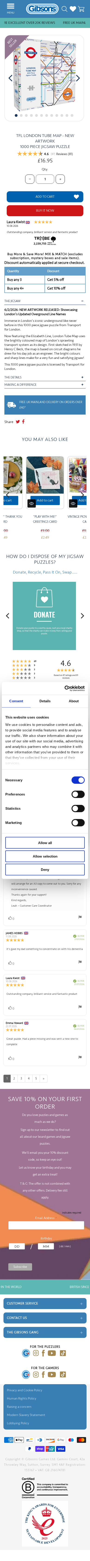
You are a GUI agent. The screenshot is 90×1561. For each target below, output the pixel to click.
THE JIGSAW (12, 301)
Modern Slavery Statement (26, 1415)
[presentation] (10, 78)
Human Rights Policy (21, 1398)
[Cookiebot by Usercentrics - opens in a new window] (65, 688)
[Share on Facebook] (23, 422)
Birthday (46, 1238)
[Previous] (8, 495)
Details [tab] (45, 701)
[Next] (82, 495)
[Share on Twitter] (18, 422)
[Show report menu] (80, 918)
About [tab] (74, 701)
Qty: (45, 169)
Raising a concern (19, 1407)
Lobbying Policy (18, 1423)
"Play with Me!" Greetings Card (45, 519)
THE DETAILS (12, 377)
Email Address (46, 1218)
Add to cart (45, 500)
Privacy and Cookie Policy (24, 1390)
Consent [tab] (16, 701)
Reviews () (64, 154)
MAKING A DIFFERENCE (20, 385)
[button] (16, 115)
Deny (45, 870)
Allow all (45, 843)
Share (8, 422)
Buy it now (45, 210)
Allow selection (45, 856)
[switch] (78, 794)
